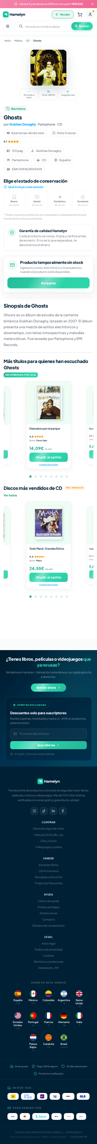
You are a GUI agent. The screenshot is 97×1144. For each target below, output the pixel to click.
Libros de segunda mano (48, 828)
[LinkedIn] (53, 811)
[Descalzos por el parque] (48, 402)
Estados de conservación (48, 925)
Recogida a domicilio (48, 877)
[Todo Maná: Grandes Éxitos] (48, 522)
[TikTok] (44, 811)
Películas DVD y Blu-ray (48, 835)
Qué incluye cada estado (25, 187)
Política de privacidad (48, 949)
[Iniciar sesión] (90, 14)
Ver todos (10, 495)
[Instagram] (34, 811)
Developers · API (48, 968)
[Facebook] (63, 811)
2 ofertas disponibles (48, 464)
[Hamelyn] (14, 14)
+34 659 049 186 (78, 1136)
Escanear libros (48, 865)
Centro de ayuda (48, 901)
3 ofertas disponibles (48, 584)
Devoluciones (48, 913)
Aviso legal (48, 943)
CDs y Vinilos (48, 841)
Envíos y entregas (49, 907)
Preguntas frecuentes (48, 883)
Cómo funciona (49, 871)
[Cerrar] (92, 4)
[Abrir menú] (8, 26)
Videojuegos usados (48, 847)
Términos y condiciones (48, 961)
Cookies (48, 955)
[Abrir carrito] (79, 14)
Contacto (48, 919)
